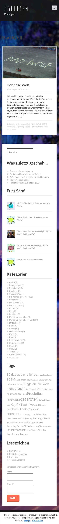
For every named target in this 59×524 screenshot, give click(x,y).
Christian (28, 89)
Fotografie (13, 300)
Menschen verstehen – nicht (21, 320)
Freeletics (35, 394)
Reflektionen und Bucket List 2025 (24, 183)
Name (9, 472)
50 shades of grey (44, 375)
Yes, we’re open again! (19, 180)
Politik (12, 334)
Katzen (12, 308)
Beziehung (13, 124)
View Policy (37, 521)
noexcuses (15, 414)
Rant (11, 337)
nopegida (29, 414)
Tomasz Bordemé (17, 460)
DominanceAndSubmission (36, 389)
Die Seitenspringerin (18, 454)
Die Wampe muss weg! (19, 297)
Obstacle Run (12, 419)
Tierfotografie (45, 426)
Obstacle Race (15, 331)
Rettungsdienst (16, 340)
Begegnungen (15, 285)
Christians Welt (24, 124)
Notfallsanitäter (40, 414)
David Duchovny (18, 384)
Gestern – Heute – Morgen (21, 171)
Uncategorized (15, 355)
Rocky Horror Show (20, 423)
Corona (43, 380)
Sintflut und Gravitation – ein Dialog (25, 174)
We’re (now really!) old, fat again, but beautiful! (30, 177)
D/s (10, 384)
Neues (12, 329)
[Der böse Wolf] (29, 62)
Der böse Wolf (18, 85)
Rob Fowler (10, 423)
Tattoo (12, 352)
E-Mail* (10, 484)
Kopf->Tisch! (20, 405)
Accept (27, 521)
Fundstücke (14, 303)
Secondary (11, 426)
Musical (44, 405)
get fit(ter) (29, 399)
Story (11, 349)
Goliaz (41, 400)
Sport (11, 346)
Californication (34, 380)
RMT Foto (13, 457)
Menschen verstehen (18, 317)
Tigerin (27, 127)
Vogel (28, 430)
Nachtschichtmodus (18, 409)
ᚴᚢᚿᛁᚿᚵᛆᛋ (16, 8)
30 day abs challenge (22, 375)
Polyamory (20, 127)
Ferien (50, 389)
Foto (24, 394)
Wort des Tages (17, 434)
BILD (17, 380)
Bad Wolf (37, 124)
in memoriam (15, 305)
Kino (11, 311)
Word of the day (38, 430)
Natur (11, 326)
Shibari (27, 426)
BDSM (44, 124)
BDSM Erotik (14, 451)
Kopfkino (13, 314)
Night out (34, 409)
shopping (35, 426)
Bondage (13, 291)
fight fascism (14, 393)
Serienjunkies (15, 343)
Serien (20, 426)
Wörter (12, 357)
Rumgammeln (35, 422)
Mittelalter (13, 323)
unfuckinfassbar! (16, 430)
